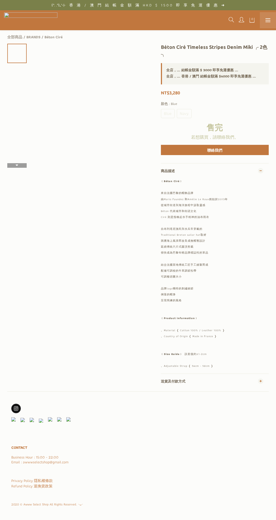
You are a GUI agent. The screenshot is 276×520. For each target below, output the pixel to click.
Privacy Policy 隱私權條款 (32, 481)
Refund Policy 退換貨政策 (32, 486)
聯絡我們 (214, 150)
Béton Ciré (53, 37)
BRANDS (33, 37)
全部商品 (14, 37)
